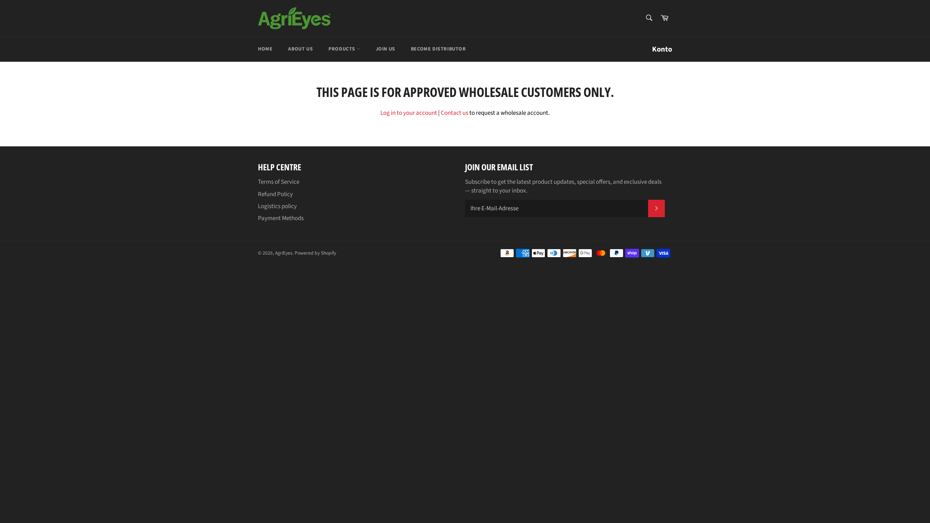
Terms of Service (278, 182)
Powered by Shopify (315, 253)
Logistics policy (277, 206)
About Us (300, 49)
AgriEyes (283, 253)
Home (265, 49)
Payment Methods (281, 218)
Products (342, 49)
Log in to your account (408, 113)
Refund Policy (275, 194)
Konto (662, 49)
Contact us (454, 113)
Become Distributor (438, 49)
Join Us (385, 49)
